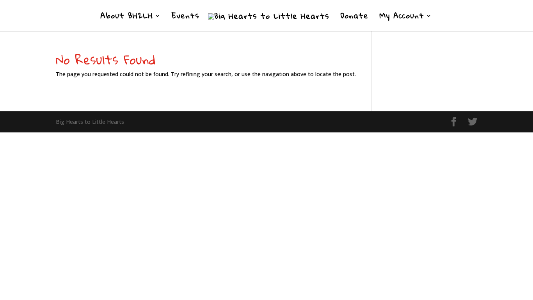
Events (185, 17)
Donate (354, 17)
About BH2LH (126, 17)
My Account (401, 17)
